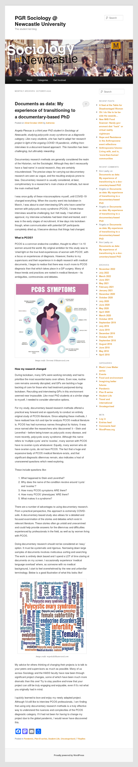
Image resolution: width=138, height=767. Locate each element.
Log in (102, 418)
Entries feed (105, 422)
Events (102, 374)
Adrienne (50, 122)
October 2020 (106, 297)
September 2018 (107, 340)
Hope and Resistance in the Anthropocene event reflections (110, 140)
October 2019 (106, 318)
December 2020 (107, 293)
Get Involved (59, 80)
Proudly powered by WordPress (69, 755)
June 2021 (104, 279)
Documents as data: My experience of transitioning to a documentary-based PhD (45, 110)
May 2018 (104, 351)
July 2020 (104, 301)
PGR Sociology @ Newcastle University (40, 20)
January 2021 (106, 290)
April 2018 (104, 354)
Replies (80, 738)
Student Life (54, 738)
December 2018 (107, 333)
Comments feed (107, 425)
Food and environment (111, 377)
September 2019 (107, 322)
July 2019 (104, 326)
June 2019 (104, 329)
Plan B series (40, 738)
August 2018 (105, 343)
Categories (43, 80)
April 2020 (104, 311)
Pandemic (28, 738)
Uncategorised (68, 738)
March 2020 (105, 315)
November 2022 (107, 268)
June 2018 (104, 347)
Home (18, 80)
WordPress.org (107, 429)
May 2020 (104, 308)
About (29, 80)
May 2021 (104, 283)
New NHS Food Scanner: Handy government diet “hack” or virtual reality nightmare (111, 126)
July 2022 (104, 272)
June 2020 (104, 304)
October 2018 (106, 336)
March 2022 (105, 276)
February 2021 (106, 286)
